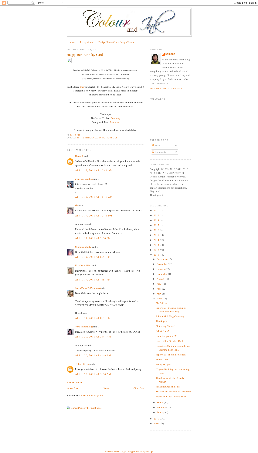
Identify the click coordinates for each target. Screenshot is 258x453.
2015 (157, 235)
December (162, 259)
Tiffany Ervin (82, 364)
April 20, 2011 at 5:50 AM (93, 374)
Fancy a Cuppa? (164, 364)
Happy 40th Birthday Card (169, 341)
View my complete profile (166, 88)
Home (72, 42)
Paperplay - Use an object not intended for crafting (171, 309)
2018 (157, 220)
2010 (157, 418)
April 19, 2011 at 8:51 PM (93, 318)
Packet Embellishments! (168, 386)
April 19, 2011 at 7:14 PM (93, 279)
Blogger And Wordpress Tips (140, 451)
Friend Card (162, 359)
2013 (157, 245)
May (159, 293)
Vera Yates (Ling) (84, 326)
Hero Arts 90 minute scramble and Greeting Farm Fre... (173, 347)
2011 (157, 254)
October (161, 269)
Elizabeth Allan (83, 265)
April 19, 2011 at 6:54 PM (93, 257)
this (82, 86)
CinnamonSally (83, 246)
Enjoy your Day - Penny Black (171, 396)
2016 (157, 230)
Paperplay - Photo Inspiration (171, 354)
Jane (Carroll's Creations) (88, 288)
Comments (160, 152)
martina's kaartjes (84, 178)
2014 (157, 240)
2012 (157, 249)
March (160, 402)
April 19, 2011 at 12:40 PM (93, 215)
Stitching (115, 118)
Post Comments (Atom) (92, 395)
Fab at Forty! (162, 331)
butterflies (109, 138)
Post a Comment (75, 382)
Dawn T (79, 156)
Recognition (86, 42)
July (159, 283)
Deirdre (170, 54)
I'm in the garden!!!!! (166, 336)
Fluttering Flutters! (165, 326)
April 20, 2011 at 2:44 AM (93, 336)
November (162, 264)
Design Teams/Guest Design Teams (116, 42)
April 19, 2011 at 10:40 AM (94, 170)
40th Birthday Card (89, 138)
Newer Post (72, 388)
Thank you (161, 321)
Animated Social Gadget (115, 451)
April (160, 298)
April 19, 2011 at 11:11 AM (94, 196)
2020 (157, 210)
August (161, 278)
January (161, 412)
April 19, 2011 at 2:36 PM (93, 238)
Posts (157, 145)
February (161, 407)
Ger (77, 205)
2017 (157, 225)
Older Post (139, 388)
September (162, 274)
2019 (157, 215)
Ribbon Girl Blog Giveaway (170, 316)
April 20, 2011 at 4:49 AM (93, 355)
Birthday (114, 122)
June (159, 288)
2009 (157, 423)
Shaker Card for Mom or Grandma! (173, 391)
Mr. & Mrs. (161, 303)
